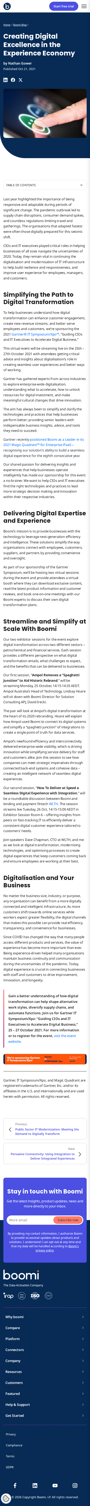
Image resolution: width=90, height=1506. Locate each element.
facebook (15, 1485)
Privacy (11, 1434)
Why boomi (14, 1317)
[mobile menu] (84, 6)
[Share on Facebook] (13, 80)
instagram (75, 1485)
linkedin (35, 1485)
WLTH (53, 803)
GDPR (10, 1467)
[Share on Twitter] (20, 80)
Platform (12, 1338)
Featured (12, 1393)
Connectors (14, 1349)
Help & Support (17, 1404)
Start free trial (64, 6)
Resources (13, 1371)
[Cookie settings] (6, 1498)
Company (13, 1360)
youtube (55, 1485)
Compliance (14, 1445)
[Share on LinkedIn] (5, 80)
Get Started (14, 1415)
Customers (14, 1382)
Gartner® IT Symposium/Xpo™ (35, 334)
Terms (10, 1456)
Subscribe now (68, 1220)
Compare (12, 1327)
